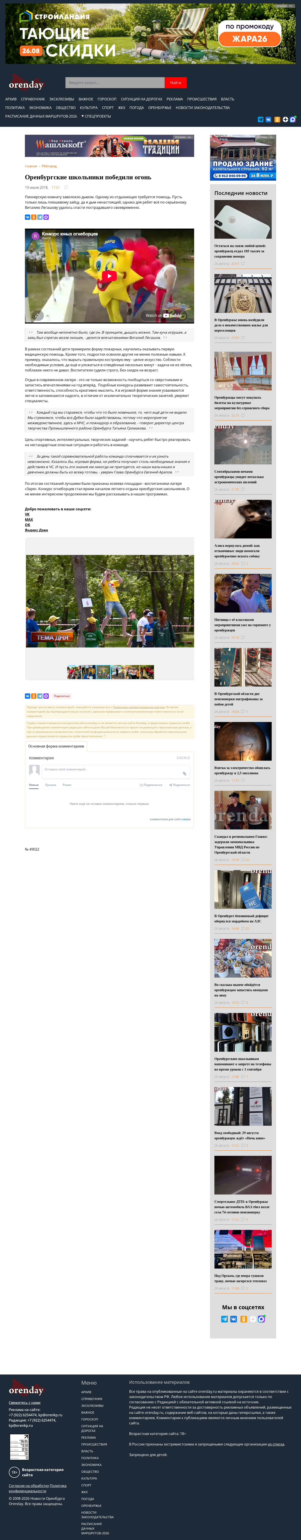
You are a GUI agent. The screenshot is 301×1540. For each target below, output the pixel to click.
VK (27, 514)
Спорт (108, 107)
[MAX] (46, 217)
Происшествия (202, 99)
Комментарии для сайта (170, 819)
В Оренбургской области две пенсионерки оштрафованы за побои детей (238, 699)
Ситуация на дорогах (141, 99)
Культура (89, 107)
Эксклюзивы (61, 99)
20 (247, 860)
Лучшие (50, 785)
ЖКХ (121, 107)
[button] (29, 601)
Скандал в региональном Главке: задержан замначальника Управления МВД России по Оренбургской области (241, 844)
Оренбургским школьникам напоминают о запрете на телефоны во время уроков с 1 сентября (242, 1064)
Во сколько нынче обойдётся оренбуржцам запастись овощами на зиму (241, 990)
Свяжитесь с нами (25, 1402)
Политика (15, 107)
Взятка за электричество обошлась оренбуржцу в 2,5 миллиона (242, 770)
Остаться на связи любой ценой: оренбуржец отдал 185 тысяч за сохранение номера (240, 251)
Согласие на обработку (29, 1485)
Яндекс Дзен (36, 530)
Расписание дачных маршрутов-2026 (41, 116)
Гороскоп (107, 99)
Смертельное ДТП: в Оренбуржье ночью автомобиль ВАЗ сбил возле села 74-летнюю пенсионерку (241, 1207)
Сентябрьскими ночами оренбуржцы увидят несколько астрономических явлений (239, 476)
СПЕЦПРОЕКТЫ (98, 116)
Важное (86, 99)
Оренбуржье (159, 107)
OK (27, 524)
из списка (276, 1444)
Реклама (175, 99)
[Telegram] (40, 217)
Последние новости (241, 192)
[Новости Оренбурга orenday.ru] (26, 82)
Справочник (33, 99)
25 (247, 928)
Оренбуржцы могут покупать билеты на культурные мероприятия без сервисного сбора (241, 402)
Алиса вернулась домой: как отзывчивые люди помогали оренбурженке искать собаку (237, 550)
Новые (34, 785)
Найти (175, 82)
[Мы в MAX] (293, 119)
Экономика (40, 107)
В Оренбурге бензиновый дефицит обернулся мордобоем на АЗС (241, 918)
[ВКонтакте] (27, 217)
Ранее (67, 785)
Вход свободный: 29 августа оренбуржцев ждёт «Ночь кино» (239, 1135)
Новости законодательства (203, 107)
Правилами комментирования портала (139, 707)
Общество (66, 107)
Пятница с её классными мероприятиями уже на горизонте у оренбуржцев (242, 625)
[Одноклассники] (33, 217)
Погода (137, 107)
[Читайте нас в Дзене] (285, 119)
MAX (29, 519)
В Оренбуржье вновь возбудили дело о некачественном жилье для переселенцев (241, 325)
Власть (227, 99)
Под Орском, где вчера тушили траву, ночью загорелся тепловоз (240, 1278)
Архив (11, 99)
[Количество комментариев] (247, 264)
